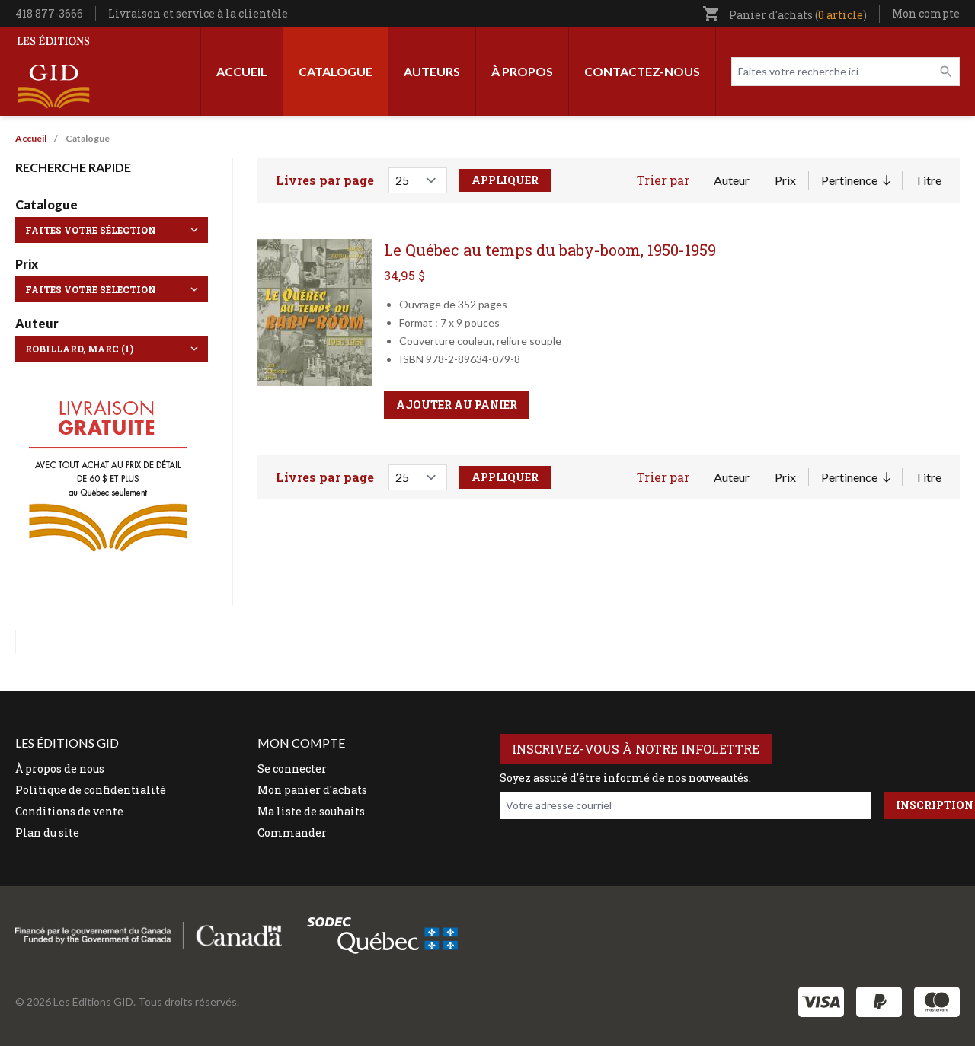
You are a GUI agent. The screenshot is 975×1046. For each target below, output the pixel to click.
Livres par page (325, 180)
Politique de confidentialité (90, 790)
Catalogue (335, 71)
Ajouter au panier (456, 404)
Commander (292, 832)
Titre (928, 180)
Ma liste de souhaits (311, 811)
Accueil (241, 71)
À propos (522, 71)
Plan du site (47, 832)
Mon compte (926, 13)
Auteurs (432, 71)
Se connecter (292, 768)
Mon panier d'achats (312, 790)
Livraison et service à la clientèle (198, 13)
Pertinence (855, 181)
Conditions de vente (69, 811)
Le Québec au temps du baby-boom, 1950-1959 (550, 250)
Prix (785, 180)
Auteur (732, 180)
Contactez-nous (642, 71)
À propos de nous (59, 768)
